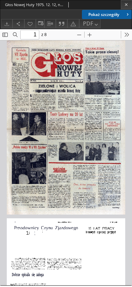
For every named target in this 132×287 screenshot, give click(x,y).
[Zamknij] (126, 4)
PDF (88, 23)
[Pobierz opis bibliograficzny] (50, 24)
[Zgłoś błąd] (73, 23)
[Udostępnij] (18, 23)
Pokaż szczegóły (103, 14)
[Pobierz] (7, 23)
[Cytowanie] (61, 23)
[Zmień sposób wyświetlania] (40, 23)
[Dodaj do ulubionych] (30, 23)
